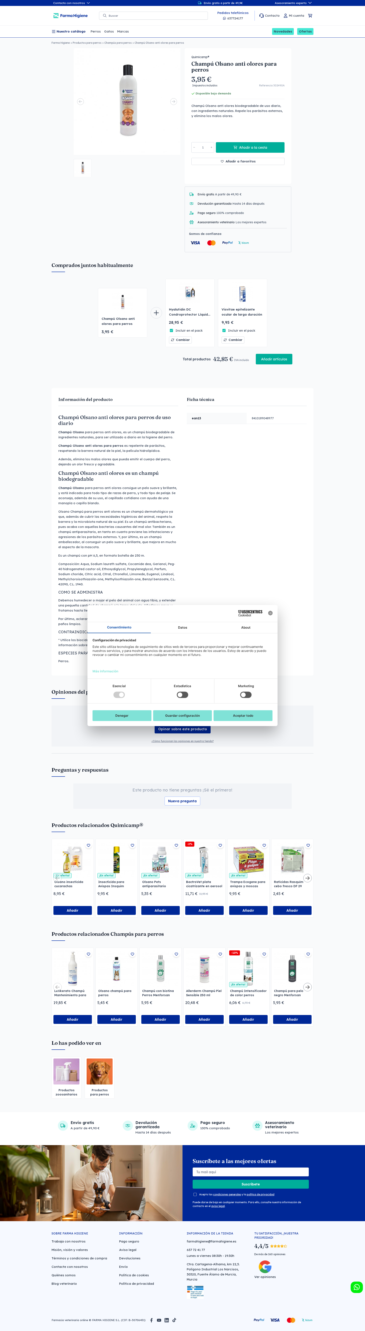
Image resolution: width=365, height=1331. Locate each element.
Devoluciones (129, 1258)
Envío (123, 1267)
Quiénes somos (64, 1275)
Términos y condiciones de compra (79, 1258)
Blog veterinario (64, 1284)
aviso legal (218, 1206)
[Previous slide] (80, 101)
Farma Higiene (61, 42)
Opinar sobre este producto (182, 729)
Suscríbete (251, 1184)
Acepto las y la (236, 1194)
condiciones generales (227, 1194)
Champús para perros (118, 42)
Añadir (72, 910)
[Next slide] (173, 101)
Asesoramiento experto (291, 3)
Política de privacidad (136, 1284)
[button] (82, 168)
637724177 (235, 18)
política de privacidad (260, 1194)
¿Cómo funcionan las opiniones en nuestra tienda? (182, 741)
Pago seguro (129, 1241)
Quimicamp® (200, 57)
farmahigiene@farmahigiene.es (211, 1241)
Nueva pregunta (182, 801)
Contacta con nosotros (69, 3)
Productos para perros (87, 42)
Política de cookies (134, 1275)
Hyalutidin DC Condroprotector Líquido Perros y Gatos (189, 314)
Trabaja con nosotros (69, 1241)
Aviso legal (127, 1250)
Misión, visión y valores (70, 1250)
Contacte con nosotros (70, 1267)
